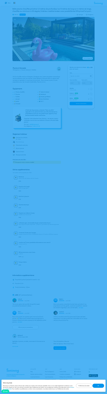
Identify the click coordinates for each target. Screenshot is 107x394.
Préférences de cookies (83, 385)
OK (98, 385)
